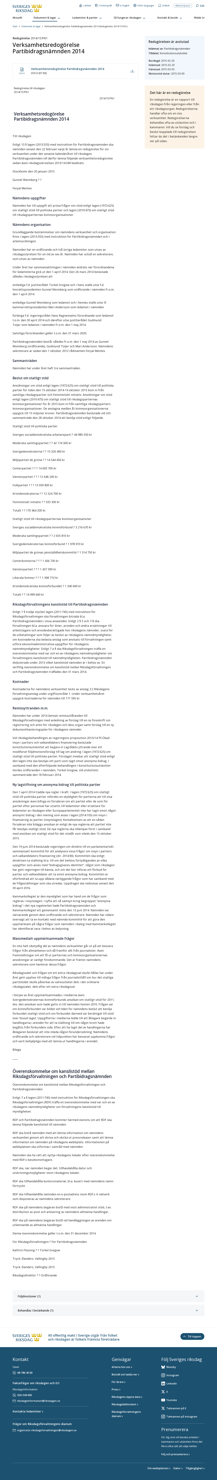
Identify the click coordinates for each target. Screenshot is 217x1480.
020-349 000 (24, 1395)
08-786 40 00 (24, 1372)
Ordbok (166, 5)
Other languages (145, 5)
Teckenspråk (105, 5)
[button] (47, 18)
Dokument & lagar (31, 26)
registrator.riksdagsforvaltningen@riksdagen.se (47, 1430)
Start (15, 26)
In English (124, 5)
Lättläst (87, 5)
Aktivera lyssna (182, 5)
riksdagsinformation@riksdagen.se (38, 1401)
